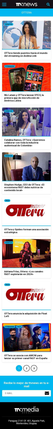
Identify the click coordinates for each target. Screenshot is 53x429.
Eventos (8, 24)
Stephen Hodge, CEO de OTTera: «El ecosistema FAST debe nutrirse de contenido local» (24, 187)
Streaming (9, 66)
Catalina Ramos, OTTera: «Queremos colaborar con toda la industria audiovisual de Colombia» (24, 143)
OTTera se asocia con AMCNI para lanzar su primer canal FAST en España (25, 357)
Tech (7, 201)
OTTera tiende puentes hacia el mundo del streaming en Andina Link (25, 54)
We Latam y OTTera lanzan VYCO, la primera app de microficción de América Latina (24, 98)
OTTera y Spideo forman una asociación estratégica (26, 231)
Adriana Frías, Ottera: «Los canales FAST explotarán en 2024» (23, 273)
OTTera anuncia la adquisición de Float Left (25, 315)
